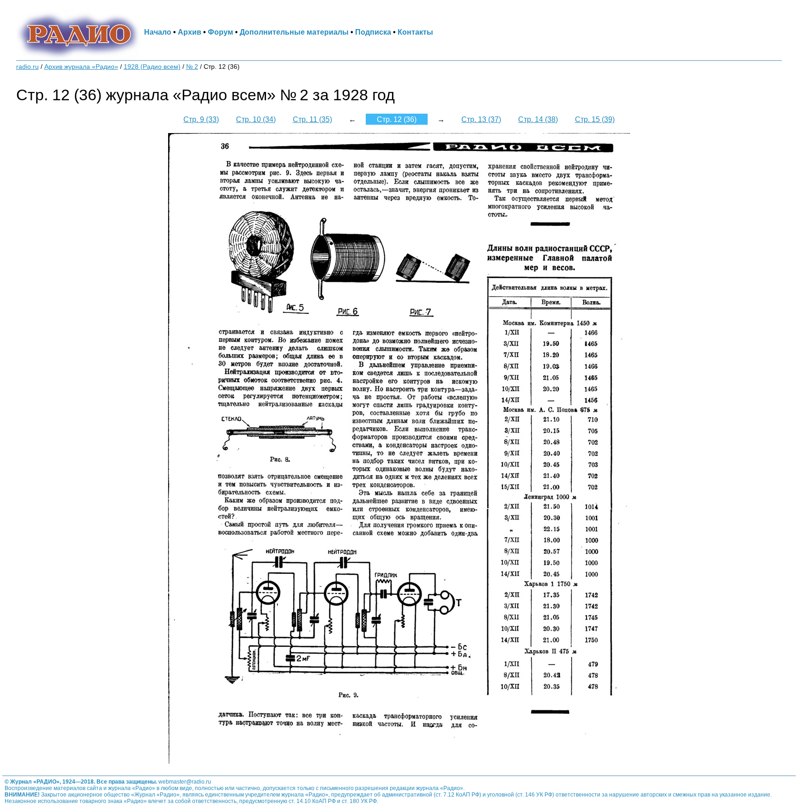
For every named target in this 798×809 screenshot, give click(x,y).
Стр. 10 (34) (256, 119)
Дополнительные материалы (294, 32)
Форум (220, 32)
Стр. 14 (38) (538, 119)
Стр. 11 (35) (312, 119)
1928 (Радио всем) (152, 66)
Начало (157, 32)
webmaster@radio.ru (184, 782)
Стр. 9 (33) (201, 119)
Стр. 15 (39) (595, 119)
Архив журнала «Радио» (81, 66)
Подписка (373, 32)
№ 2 (192, 66)
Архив (189, 32)
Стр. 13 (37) (481, 119)
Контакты (415, 32)
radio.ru (27, 66)
